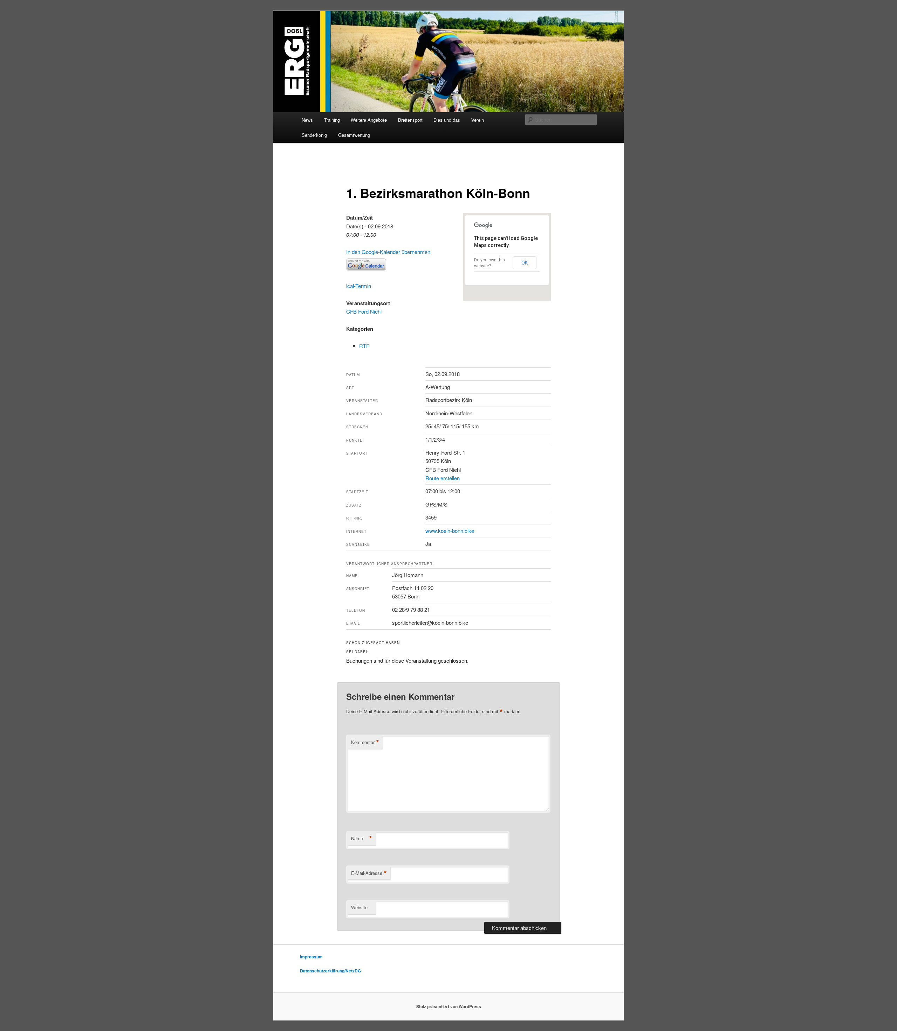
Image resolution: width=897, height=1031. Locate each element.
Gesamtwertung (354, 135)
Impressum (311, 956)
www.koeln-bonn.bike (449, 530)
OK (524, 263)
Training (332, 119)
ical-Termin (358, 285)
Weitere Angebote (369, 119)
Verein (477, 119)
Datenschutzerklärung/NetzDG (330, 971)
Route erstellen (442, 478)
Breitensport (410, 119)
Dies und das (446, 119)
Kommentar (365, 742)
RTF (364, 345)
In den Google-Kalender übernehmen (388, 251)
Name (361, 838)
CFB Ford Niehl (364, 311)
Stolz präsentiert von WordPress (448, 1006)
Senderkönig (314, 135)
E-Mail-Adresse (369, 873)
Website (359, 907)
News (307, 119)
